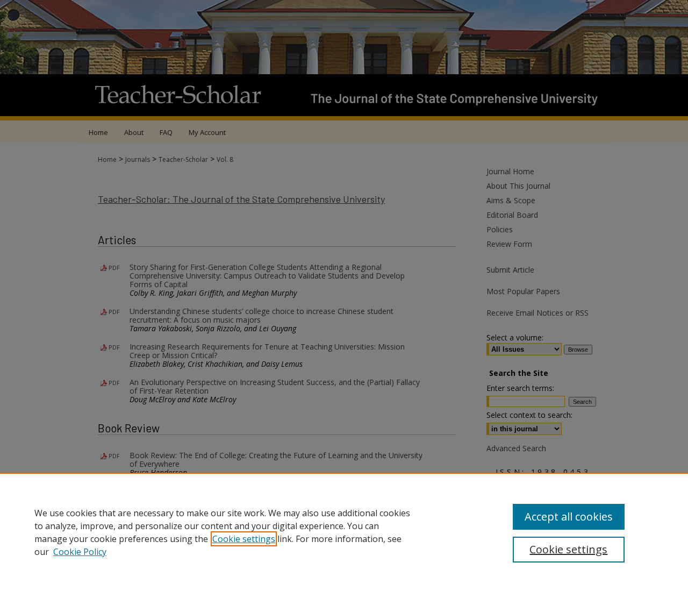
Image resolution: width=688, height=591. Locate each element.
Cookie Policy (79, 552)
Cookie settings (243, 539)
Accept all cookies (569, 516)
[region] (344, 532)
